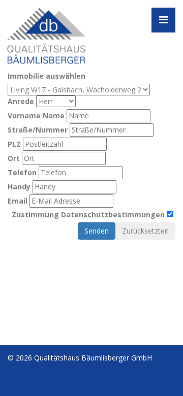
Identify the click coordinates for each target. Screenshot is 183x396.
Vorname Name (36, 115)
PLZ (14, 144)
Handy (19, 186)
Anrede (21, 101)
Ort (14, 158)
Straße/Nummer (38, 130)
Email (17, 201)
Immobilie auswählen (46, 76)
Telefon (22, 172)
